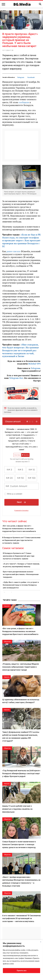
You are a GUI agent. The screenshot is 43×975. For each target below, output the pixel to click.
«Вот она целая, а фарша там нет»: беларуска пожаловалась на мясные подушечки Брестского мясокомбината (19, 528)
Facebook (31, 77)
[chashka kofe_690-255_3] (21, 393)
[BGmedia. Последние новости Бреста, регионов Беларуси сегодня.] (22, 4)
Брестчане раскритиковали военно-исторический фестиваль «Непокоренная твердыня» (21, 574)
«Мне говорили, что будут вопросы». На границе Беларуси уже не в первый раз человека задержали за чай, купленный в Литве (20, 350)
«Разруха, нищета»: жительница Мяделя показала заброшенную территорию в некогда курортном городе (20, 667)
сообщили (23, 102)
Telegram (20, 77)
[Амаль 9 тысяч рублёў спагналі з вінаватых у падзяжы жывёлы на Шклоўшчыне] (21, 792)
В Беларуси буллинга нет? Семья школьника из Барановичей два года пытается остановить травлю (21, 540)
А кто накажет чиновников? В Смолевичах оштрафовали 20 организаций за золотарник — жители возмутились (21, 918)
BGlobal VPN (34, 363)
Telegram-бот (16, 378)
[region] (21, 957)
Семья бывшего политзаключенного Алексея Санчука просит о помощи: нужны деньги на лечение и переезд (19, 845)
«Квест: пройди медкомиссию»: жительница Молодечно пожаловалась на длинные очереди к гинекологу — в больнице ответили (21, 881)
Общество (7, 641)
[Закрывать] (40, 941)
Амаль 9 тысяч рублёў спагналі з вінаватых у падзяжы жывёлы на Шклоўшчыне (17, 809)
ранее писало (14, 251)
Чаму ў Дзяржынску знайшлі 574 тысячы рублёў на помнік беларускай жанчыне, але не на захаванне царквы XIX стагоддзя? (20, 736)
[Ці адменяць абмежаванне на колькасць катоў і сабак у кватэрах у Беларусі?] (21, 686)
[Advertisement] (21, 145)
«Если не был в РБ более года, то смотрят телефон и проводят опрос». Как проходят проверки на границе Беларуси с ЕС (21, 240)
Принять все (21, 970)
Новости (6, 606)
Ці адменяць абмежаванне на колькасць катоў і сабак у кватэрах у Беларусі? (20, 701)
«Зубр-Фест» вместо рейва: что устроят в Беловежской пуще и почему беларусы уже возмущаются (21, 585)
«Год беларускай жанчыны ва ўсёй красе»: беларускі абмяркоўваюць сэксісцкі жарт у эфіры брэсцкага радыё (21, 773)
